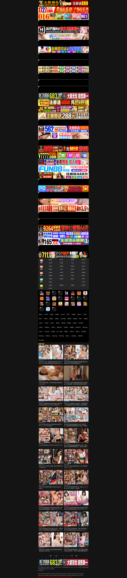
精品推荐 (50, 259)
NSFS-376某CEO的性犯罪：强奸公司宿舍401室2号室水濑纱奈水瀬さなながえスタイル (75, 529)
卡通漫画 (50, 278)
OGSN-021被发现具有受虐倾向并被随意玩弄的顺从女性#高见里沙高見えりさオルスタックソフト (76, 509)
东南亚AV (83, 266)
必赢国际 (51, 318)
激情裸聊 (72, 327)
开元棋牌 (51, 314)
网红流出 (72, 269)
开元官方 (41, 331)
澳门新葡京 (81, 323)
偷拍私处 (58, 323)
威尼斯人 (41, 314)
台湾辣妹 (50, 266)
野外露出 (83, 269)
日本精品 (61, 262)
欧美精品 (72, 259)
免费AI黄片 (80, 335)
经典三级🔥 (41, 335)
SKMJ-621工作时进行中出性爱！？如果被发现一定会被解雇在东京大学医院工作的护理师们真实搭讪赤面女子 (76, 405)
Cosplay (72, 262)
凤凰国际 (57, 318)
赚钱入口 (68, 335)
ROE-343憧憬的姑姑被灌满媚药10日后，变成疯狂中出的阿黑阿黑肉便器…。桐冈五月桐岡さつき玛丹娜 (76, 446)
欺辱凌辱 (50, 269)
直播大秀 (77, 331)
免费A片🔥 (48, 335)
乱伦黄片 (52, 323)
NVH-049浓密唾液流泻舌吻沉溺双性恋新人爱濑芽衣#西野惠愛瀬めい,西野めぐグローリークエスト (51, 509)
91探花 (61, 269)
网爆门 (83, 278)
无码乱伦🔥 (84, 327)
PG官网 (46, 314)
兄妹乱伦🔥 (54, 335)
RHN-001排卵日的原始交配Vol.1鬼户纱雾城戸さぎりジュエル (76, 466)
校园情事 (61, 285)
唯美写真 (72, 278)
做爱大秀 (72, 331)
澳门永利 (63, 314)
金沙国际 (53, 331)
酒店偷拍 (86, 318)
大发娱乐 (41, 327)
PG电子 (68, 314)
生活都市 (50, 285)
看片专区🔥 (61, 335)
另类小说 (50, 288)
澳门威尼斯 (83, 331)
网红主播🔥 (41, 340)
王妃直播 (46, 323)
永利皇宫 (53, 327)
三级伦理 (50, 262)
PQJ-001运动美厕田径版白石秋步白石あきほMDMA (50, 487)
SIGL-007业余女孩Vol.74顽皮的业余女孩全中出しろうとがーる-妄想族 (50, 425)
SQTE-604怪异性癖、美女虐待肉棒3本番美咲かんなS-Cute (51, 383)
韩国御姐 (61, 266)
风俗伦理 (83, 285)
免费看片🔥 (59, 327)
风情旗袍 (50, 275)
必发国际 (75, 323)
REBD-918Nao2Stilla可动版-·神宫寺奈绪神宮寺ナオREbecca (51, 466)
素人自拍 (83, 262)
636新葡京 (66, 327)
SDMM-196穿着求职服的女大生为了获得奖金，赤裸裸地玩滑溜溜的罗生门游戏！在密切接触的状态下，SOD (76, 426)
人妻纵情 (72, 285)
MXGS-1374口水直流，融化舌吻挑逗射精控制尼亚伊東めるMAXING (50, 550)
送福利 (85, 314)
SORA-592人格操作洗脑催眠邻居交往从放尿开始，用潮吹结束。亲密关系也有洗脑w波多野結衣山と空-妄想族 (76, 384)
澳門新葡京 (47, 327)
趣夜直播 (63, 323)
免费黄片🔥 (78, 327)
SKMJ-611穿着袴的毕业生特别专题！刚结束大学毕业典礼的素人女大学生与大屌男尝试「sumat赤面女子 (50, 405)
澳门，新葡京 (59, 331)
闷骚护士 (83, 275)
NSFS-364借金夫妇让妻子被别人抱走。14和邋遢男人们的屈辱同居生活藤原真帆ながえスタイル (51, 530)
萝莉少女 (83, 259)
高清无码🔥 (73, 335)
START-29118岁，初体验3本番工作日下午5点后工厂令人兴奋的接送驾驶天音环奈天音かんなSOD (51, 363)
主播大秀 (41, 323)
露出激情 (61, 278)
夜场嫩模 (69, 323)
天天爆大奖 (47, 331)
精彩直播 (75, 318)
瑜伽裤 (72, 275)
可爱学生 (72, 272)
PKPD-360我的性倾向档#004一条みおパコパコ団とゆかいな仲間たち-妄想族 (76, 487)
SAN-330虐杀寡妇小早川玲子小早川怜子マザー (51, 445)
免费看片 (66, 331)
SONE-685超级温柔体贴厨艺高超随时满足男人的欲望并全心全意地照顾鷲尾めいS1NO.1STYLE (76, 363)
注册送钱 (73, 314)
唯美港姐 (72, 266)
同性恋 (83, 281)
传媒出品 (50, 281)
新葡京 (40, 318)
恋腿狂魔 (83, 272)
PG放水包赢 (63, 318)
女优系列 (61, 272)
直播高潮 (69, 318)
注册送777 (79, 314)
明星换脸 (61, 275)
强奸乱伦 (61, 259)
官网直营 (57, 314)
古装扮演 (50, 272)
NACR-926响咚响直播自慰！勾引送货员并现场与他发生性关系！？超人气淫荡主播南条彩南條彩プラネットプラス (76, 551)
